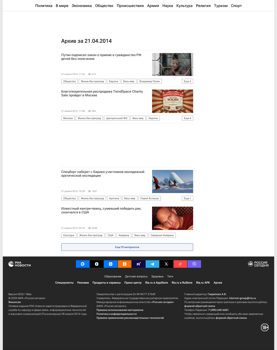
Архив (218, 282)
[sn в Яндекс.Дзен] (96, 264)
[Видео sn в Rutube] (138, 264)
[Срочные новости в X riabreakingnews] (180, 264)
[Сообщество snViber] (194, 264)
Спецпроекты (64, 282)
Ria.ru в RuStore (182, 282)
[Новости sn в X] (166, 264)
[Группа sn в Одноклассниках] (124, 264)
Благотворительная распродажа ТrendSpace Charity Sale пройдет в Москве (102, 93)
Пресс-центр (133, 282)
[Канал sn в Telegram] (152, 264)
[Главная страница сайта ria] (138, 20)
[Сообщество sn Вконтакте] (110, 264)
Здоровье (157, 276)
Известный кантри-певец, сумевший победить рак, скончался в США (101, 210)
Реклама (83, 282)
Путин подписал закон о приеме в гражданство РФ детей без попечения (101, 57)
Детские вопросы (136, 276)
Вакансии (14, 302)
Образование (112, 276)
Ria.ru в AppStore (156, 282)
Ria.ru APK (203, 282)
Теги (170, 276)
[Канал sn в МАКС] (83, 264)
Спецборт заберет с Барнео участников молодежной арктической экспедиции (102, 173)
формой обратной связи (199, 305)
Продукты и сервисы (107, 282)
